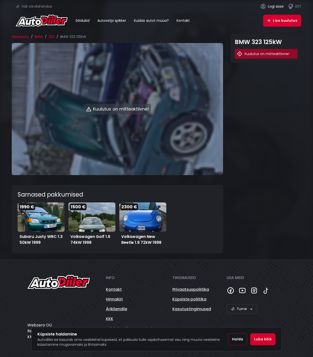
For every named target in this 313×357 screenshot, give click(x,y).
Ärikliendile (116, 309)
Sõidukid (82, 20)
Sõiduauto (20, 36)
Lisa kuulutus (285, 20)
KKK (109, 319)
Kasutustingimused (191, 309)
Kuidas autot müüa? (151, 20)
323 (52, 36)
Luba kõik (263, 339)
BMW (39, 36)
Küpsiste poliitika (189, 299)
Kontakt (183, 20)
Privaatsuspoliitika (190, 289)
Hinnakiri (114, 299)
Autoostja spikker (111, 20)
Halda (237, 339)
